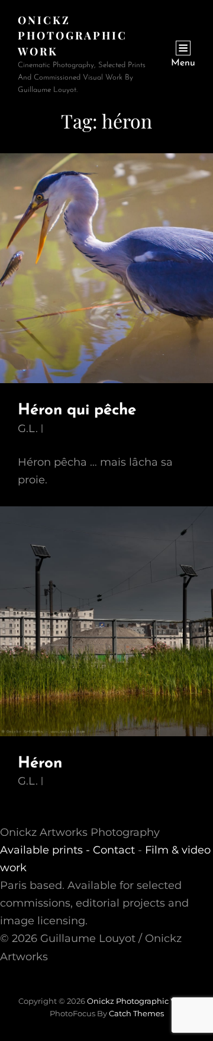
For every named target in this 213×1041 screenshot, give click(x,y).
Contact (114, 850)
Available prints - (46, 850)
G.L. (28, 428)
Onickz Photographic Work (72, 35)
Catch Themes (136, 1013)
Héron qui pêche (77, 411)
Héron (40, 764)
